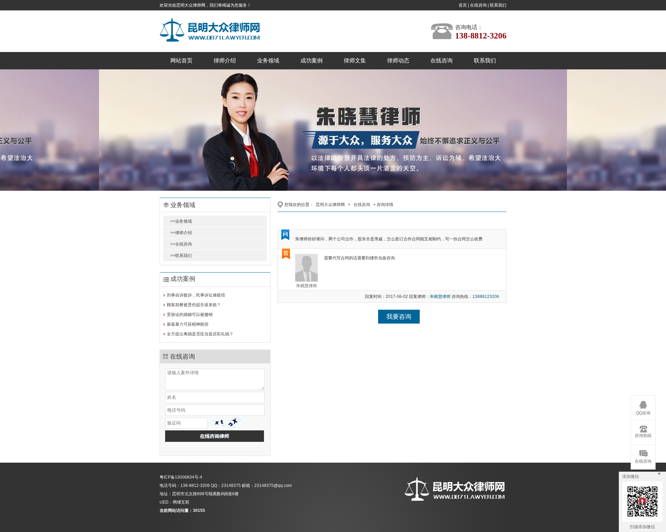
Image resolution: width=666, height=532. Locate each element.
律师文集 (355, 60)
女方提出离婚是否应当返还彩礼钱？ (200, 334)
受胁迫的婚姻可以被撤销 (190, 314)
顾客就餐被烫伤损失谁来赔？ (194, 304)
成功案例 (311, 60)
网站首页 (181, 60)
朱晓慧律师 (306, 285)
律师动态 (398, 60)
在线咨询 (478, 5)
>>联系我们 (181, 255)
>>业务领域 (181, 221)
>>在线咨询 (181, 244)
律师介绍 (225, 60)
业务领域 (268, 60)
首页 (463, 5)
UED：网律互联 (174, 502)
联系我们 (498, 5)
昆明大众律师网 (330, 204)
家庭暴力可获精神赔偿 (187, 324)
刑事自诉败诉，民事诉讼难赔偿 (196, 295)
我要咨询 (398, 316)
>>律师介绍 (181, 232)
